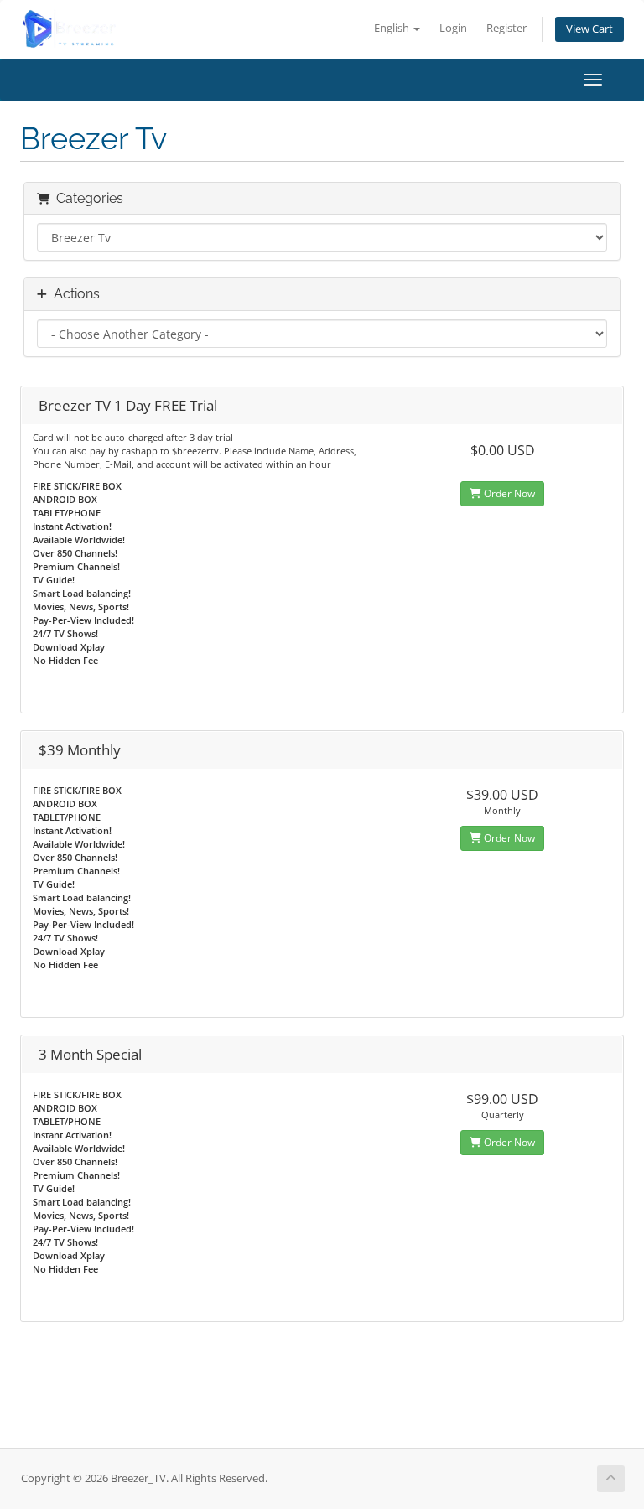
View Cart (589, 29)
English (393, 28)
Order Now (508, 493)
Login (453, 28)
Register (506, 28)
